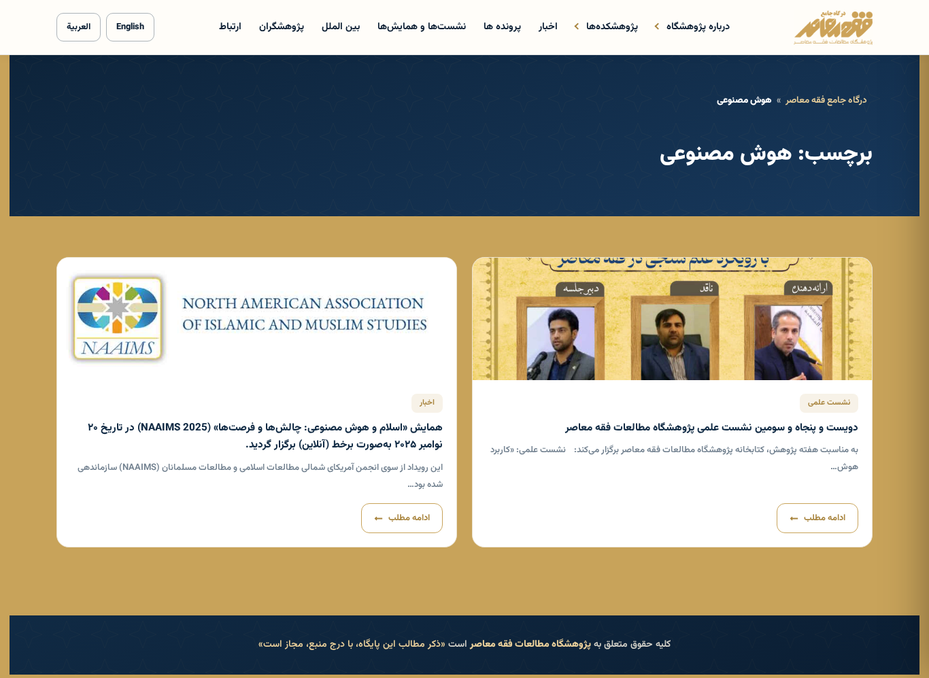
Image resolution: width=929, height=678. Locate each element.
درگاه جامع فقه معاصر (826, 100)
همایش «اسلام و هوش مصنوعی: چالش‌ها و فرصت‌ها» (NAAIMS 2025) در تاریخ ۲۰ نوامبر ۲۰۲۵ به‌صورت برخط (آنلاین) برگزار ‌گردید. (265, 437)
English (130, 27)
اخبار (548, 27)
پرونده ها (502, 27)
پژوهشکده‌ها (612, 27)
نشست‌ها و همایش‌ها (421, 27)
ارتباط (230, 27)
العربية (78, 27)
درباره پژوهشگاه (698, 27)
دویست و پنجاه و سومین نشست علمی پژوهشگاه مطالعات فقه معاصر (711, 428)
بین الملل (341, 27)
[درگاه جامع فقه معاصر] (833, 27)
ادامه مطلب (824, 518)
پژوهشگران (281, 27)
